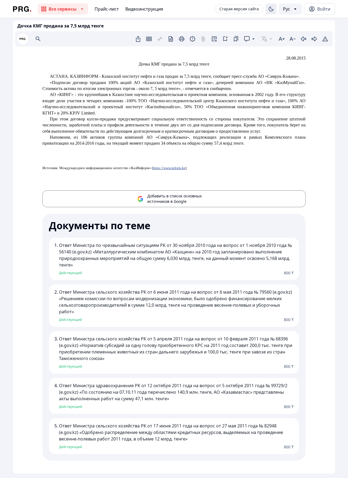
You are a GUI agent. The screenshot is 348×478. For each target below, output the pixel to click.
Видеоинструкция (144, 9)
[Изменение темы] (271, 9)
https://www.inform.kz (169, 168)
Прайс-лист (107, 9)
